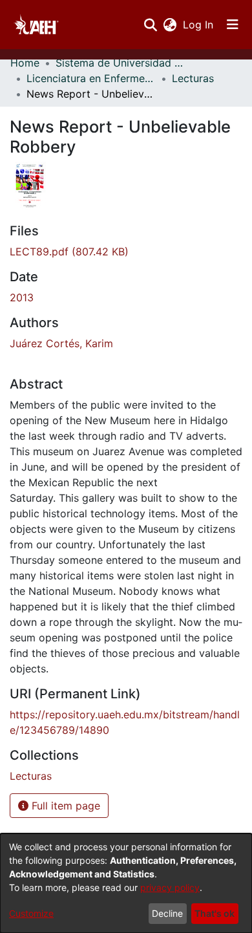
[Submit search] (150, 24)
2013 (22, 297)
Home (24, 62)
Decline (167, 913)
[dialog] (126, 883)
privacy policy (170, 887)
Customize (31, 913)
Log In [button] (199, 24)
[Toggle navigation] (232, 24)
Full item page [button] (64, 805)
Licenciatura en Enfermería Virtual (91, 78)
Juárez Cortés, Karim (61, 343)
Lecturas (193, 78)
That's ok (214, 913)
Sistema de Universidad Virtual (120, 62)
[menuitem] (170, 24)
